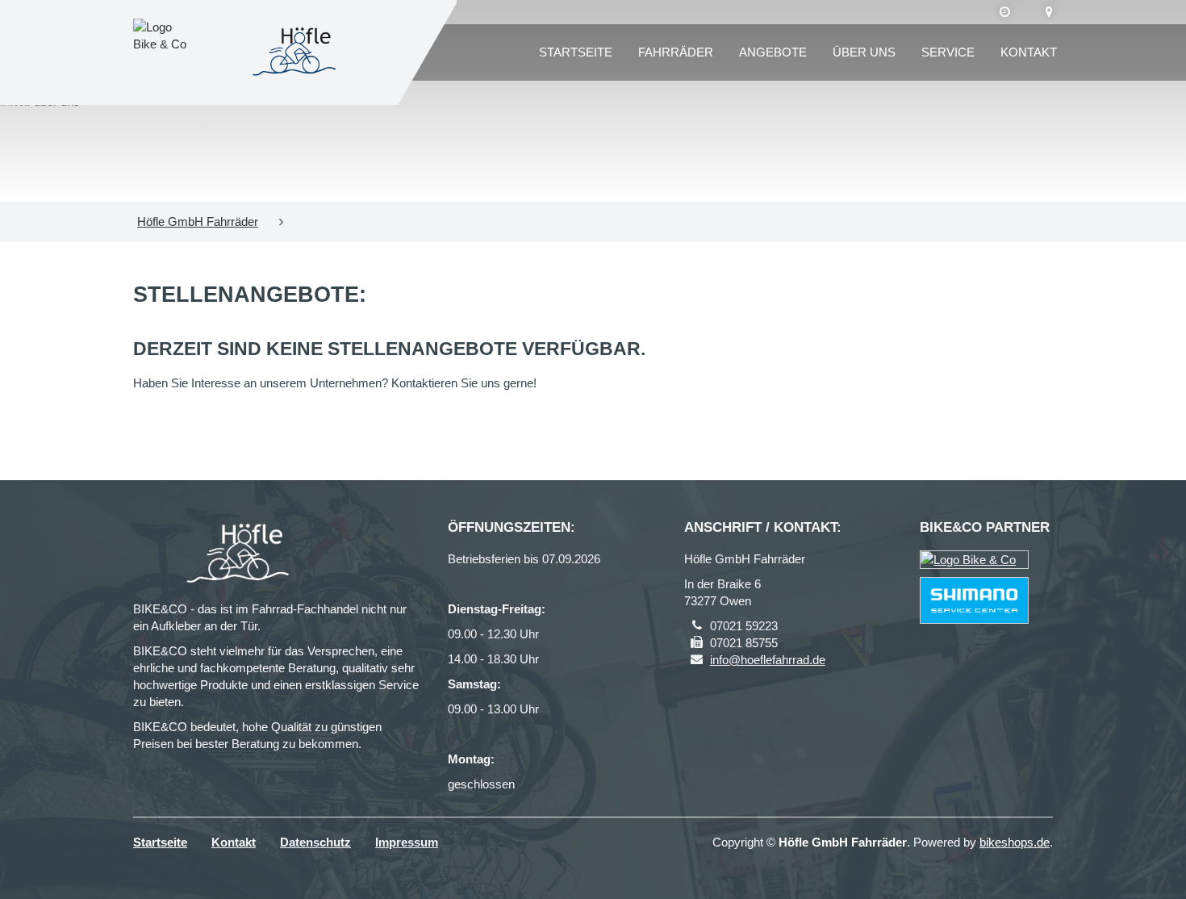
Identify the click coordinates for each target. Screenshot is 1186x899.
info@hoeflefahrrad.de (767, 660)
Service (948, 52)
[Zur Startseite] (298, 53)
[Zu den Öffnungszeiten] (1005, 12)
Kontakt (1028, 52)
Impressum (406, 842)
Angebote (773, 52)
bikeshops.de (1014, 842)
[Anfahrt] (1049, 12)
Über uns (864, 52)
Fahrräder (675, 52)
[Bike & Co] (974, 559)
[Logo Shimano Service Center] (974, 600)
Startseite (575, 52)
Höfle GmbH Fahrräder (197, 221)
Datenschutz (315, 842)
